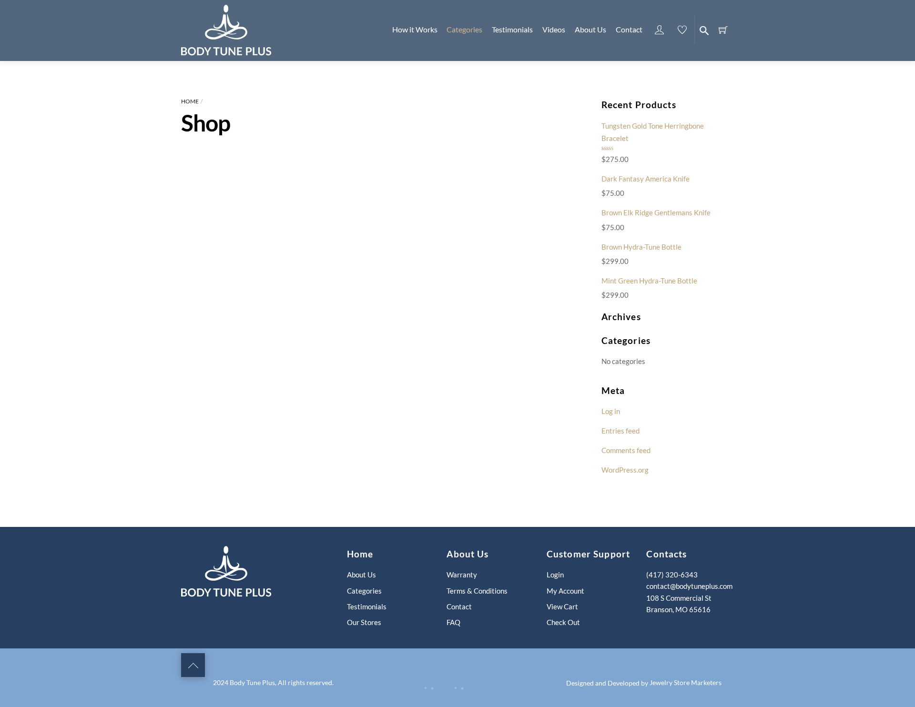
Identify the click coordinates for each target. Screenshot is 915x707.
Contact (629, 29)
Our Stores (364, 622)
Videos (553, 29)
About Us (590, 29)
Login (555, 574)
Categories (464, 29)
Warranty (462, 574)
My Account (565, 590)
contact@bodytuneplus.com (689, 586)
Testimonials (512, 29)
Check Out (563, 622)
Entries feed (620, 430)
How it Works (414, 29)
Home (190, 101)
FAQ (453, 622)
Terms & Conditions (477, 590)
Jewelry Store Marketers (686, 682)
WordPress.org (625, 469)
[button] (703, 29)
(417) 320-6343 (672, 574)
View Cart (562, 606)
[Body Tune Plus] (226, 29)
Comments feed (626, 450)
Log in (610, 411)
